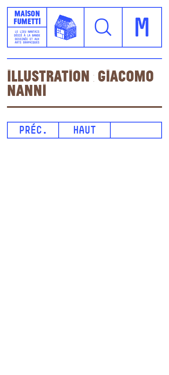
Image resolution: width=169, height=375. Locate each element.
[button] (103, 27)
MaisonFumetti (27, 17)
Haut (84, 131)
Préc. (33, 131)
